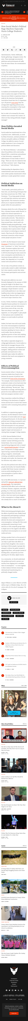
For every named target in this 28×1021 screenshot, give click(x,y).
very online (5, 619)
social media (19, 615)
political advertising (8, 615)
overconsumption (6, 612)
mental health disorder (11, 447)
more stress (14, 102)
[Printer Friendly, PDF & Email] (24, 50)
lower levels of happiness (17, 378)
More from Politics (7, 724)
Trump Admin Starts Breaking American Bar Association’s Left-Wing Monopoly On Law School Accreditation (13, 926)
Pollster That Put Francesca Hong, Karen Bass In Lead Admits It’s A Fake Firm (13, 834)
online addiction (15, 609)
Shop (3, 686)
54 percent (4, 244)
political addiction (18, 612)
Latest (3, 846)
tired (24, 417)
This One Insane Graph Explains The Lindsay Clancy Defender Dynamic (13, 954)
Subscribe (14, 1013)
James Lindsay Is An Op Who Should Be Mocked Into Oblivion (12, 777)
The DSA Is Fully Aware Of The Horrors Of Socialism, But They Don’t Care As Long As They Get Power (12, 748)
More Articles (14, 602)
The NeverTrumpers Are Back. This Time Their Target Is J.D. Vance (13, 805)
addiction (5, 609)
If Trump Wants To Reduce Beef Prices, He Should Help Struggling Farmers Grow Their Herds (13, 870)
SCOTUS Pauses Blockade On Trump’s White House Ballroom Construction (13, 898)
